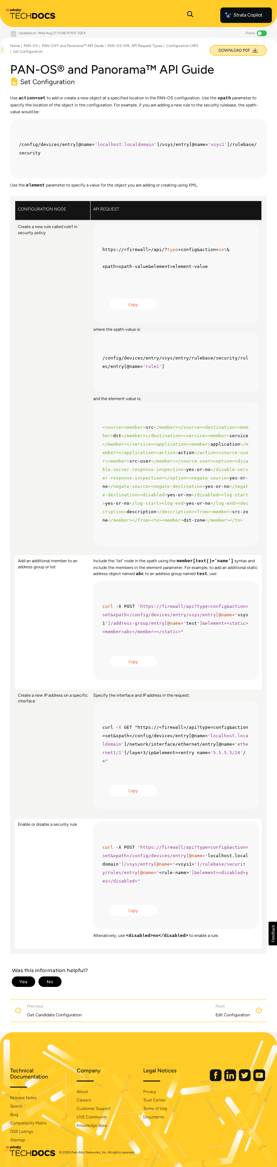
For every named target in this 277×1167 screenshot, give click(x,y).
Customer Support (93, 1108)
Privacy (149, 1091)
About (82, 1091)
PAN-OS (31, 46)
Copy (133, 304)
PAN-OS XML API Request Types (134, 46)
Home (15, 46)
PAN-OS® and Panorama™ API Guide (73, 46)
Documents (153, 1117)
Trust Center (154, 1100)
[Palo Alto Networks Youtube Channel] (259, 1080)
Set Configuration (28, 51)
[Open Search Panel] (190, 15)
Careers (84, 1100)
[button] (273, 933)
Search (16, 1106)
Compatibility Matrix (28, 1123)
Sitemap (17, 1140)
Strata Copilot (247, 15)
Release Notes (23, 1097)
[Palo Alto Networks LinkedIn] (230, 1080)
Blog (14, 1114)
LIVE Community (92, 1117)
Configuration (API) (182, 46)
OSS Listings (21, 1131)
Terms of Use (155, 1108)
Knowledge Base (92, 1125)
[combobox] (0, 66)
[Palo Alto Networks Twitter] (245, 1080)
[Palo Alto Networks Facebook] (216, 1080)
